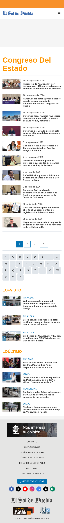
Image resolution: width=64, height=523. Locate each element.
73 (44, 244)
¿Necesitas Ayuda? (32, 481)
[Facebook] (11, 488)
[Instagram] (32, 488)
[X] (18, 488)
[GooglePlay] (52, 488)
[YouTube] (25, 488)
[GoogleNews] (38, 488)
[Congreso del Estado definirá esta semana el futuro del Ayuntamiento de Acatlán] (11, 131)
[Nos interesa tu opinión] (32, 430)
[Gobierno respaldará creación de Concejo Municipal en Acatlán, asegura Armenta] (11, 146)
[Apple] (45, 488)
